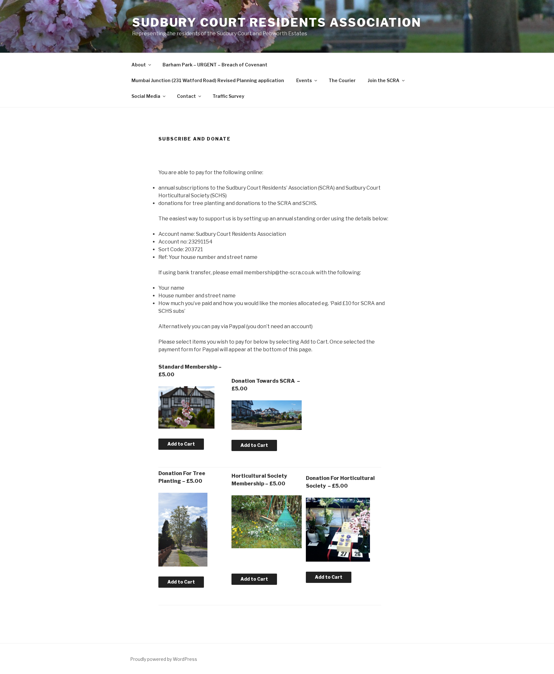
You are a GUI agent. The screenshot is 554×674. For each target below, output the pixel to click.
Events (304, 80)
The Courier (342, 80)
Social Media (145, 96)
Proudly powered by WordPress (163, 659)
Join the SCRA (383, 80)
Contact (186, 96)
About (138, 64)
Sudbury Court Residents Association (277, 22)
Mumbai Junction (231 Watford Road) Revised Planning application (207, 80)
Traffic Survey (228, 96)
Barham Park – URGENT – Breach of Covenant (215, 64)
